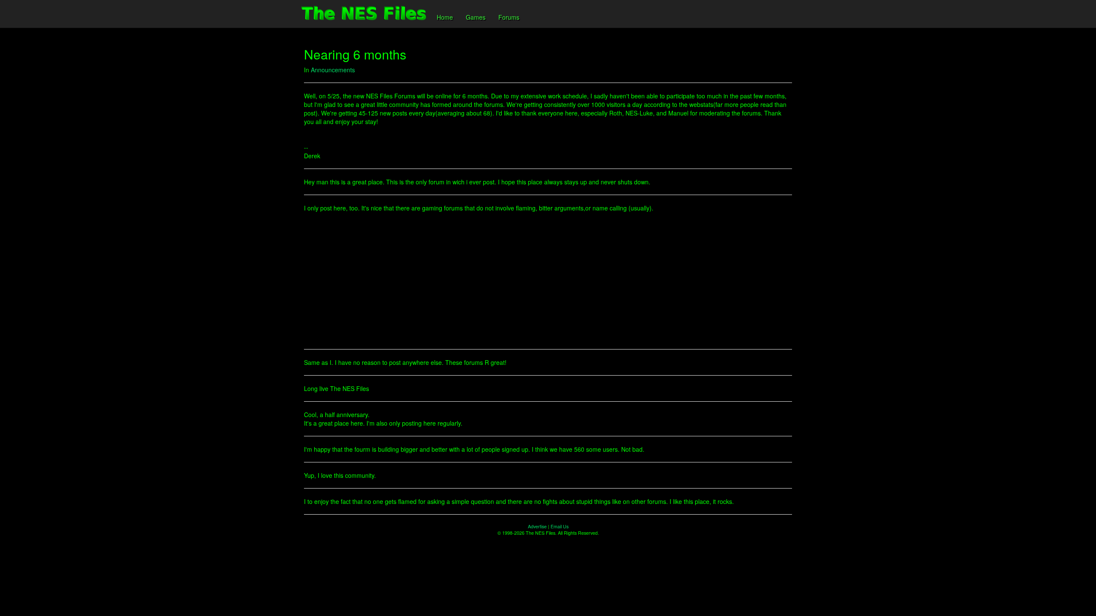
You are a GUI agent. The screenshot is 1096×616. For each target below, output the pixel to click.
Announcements (333, 69)
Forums (508, 17)
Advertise (537, 526)
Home (445, 17)
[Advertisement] (548, 281)
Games (475, 17)
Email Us (560, 526)
